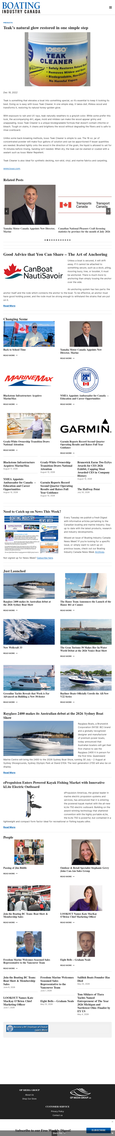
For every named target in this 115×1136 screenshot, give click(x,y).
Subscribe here (45, 557)
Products (7, 23)
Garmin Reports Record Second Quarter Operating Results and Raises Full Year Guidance (82, 444)
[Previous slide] (6, 211)
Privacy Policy (57, 1111)
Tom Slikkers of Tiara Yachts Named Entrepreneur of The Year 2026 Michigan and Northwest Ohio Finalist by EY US (93, 1003)
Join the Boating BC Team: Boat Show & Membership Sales (25, 915)
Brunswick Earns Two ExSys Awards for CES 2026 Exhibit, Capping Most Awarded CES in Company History (94, 469)
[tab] (45, 240)
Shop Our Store (29, 1098)
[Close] (112, 1122)
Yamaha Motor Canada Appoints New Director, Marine (81, 351)
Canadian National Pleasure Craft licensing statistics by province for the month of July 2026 (29, 230)
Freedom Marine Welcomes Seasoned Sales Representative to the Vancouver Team (26, 961)
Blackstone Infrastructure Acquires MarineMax (22, 397)
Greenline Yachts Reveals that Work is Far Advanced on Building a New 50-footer (26, 695)
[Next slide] (108, 211)
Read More (9, 305)
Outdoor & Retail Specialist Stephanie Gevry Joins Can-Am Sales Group (84, 869)
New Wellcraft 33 (12, 647)
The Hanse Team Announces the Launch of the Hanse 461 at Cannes (85, 603)
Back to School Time (14, 349)
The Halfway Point (88, 489)
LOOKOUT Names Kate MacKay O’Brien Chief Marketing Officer (78, 915)
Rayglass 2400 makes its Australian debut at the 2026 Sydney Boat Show (27, 603)
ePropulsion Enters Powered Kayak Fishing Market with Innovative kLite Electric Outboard (54, 784)
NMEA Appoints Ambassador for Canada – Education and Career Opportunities (84, 397)
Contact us (58, 1115)
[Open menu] (110, 7)
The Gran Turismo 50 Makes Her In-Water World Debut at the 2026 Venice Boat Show (83, 649)
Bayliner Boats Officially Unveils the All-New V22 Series (84, 695)
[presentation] (30, 205)
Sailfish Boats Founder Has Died (93, 979)
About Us (29, 1095)
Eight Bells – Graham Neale (75, 959)
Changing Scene (15, 319)
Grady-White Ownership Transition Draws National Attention (26, 443)
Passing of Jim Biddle (15, 868)
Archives (99, 552)
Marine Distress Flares (71, 228)
